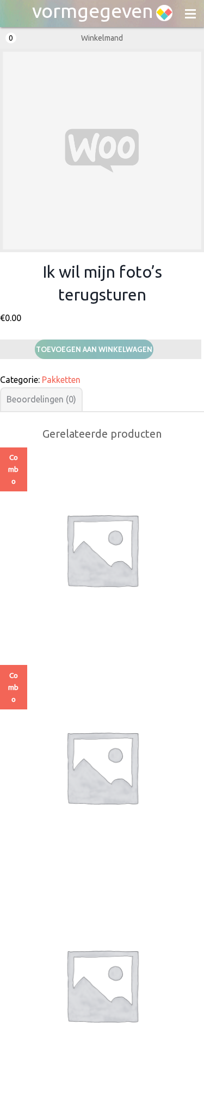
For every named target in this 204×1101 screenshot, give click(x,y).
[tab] (41, 399)
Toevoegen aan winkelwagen (94, 349)
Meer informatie (102, 578)
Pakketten (61, 380)
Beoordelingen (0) (41, 399)
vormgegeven (92, 11)
